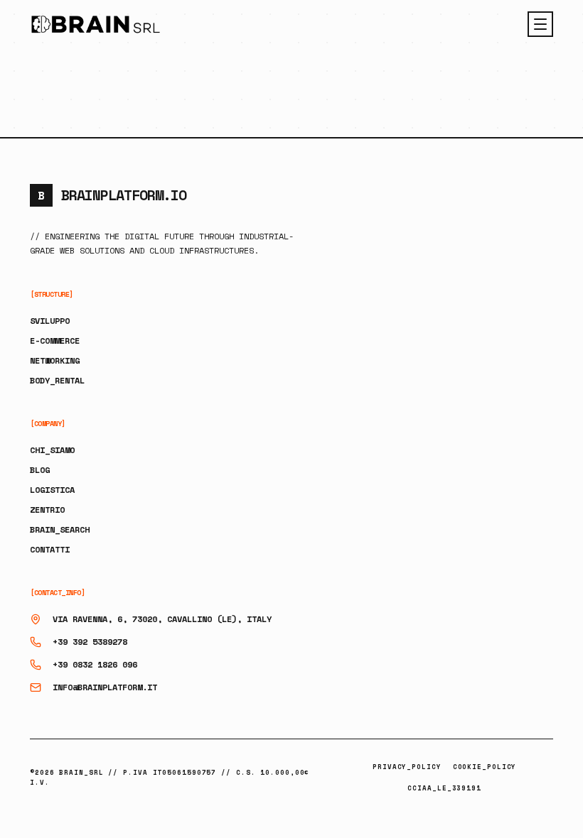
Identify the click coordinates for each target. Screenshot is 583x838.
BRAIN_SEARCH (60, 529)
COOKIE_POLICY (485, 766)
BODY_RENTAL (57, 380)
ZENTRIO (47, 510)
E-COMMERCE (55, 340)
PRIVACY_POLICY (407, 766)
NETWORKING (55, 360)
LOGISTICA (52, 490)
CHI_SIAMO (52, 450)
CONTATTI (50, 549)
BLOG (40, 470)
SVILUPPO (50, 321)
